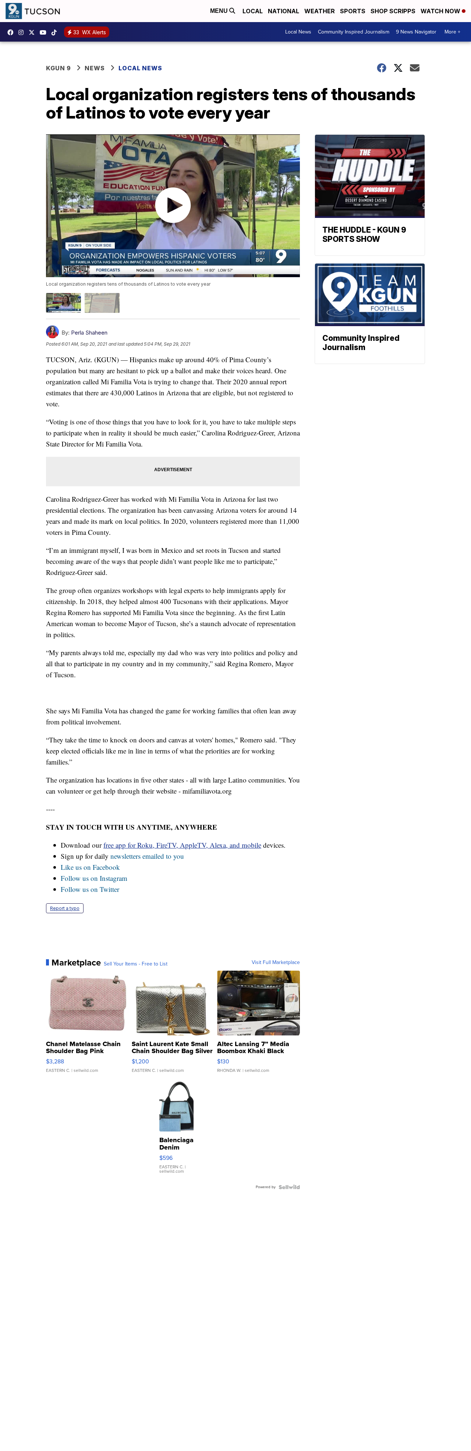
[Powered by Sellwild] (289, 1187)
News (95, 68)
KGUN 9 (58, 68)
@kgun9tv (56, 32)
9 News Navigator (416, 32)
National (283, 11)
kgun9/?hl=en (22, 32)
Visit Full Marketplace (276, 962)
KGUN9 (33, 32)
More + (452, 32)
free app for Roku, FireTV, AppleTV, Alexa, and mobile (182, 845)
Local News (298, 32)
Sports (352, 11)
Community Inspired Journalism (353, 32)
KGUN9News (12, 32)
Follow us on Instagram (94, 878)
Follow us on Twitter (90, 889)
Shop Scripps (393, 11)
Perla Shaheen (89, 332)
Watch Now (441, 11)
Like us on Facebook (90, 867)
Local (252, 11)
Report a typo (64, 908)
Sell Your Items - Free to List (135, 964)
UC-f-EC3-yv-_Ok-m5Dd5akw (45, 32)
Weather (319, 11)
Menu (219, 11)
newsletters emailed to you (147, 856)
